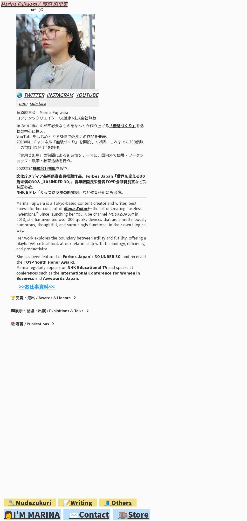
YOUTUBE (87, 95)
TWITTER (34, 95)
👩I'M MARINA (32, 514)
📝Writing (77, 503)
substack (38, 103)
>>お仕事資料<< (37, 286)
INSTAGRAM (60, 95)
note (23, 103)
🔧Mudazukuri (29, 503)
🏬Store (133, 514)
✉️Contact (89, 514)
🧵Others (118, 503)
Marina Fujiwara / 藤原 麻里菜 (34, 4)
